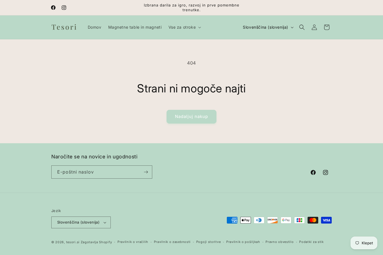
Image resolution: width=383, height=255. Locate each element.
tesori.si (73, 242)
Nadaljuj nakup (191, 116)
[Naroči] (146, 172)
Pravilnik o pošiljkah (243, 242)
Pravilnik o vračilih (132, 242)
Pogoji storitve (208, 242)
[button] (184, 27)
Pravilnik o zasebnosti (172, 242)
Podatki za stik (311, 242)
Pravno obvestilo (280, 242)
